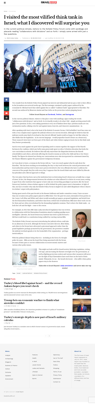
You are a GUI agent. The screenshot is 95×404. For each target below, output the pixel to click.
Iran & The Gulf (58, 358)
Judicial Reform (27, 273)
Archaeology (9, 358)
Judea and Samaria (38, 368)
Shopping (56, 368)
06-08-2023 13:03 (36, 38)
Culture (7, 369)
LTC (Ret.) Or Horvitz (10, 306)
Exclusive (8, 372)
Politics (55, 365)
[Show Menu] (5, 3)
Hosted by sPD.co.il (9, 396)
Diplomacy (56, 354)
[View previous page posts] (45, 336)
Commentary (12, 11)
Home (5, 11)
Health (34, 358)
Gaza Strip (56, 361)
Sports (34, 378)
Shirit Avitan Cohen (12, 38)
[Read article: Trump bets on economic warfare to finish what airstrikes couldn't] (82, 305)
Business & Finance (11, 365)
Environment (9, 379)
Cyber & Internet (37, 375)
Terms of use (57, 371)
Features (35, 354)
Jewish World (36, 365)
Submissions (57, 378)
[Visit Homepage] (49, 3)
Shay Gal (7, 323)
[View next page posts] (49, 336)
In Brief (34, 361)
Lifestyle (35, 371)
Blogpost (8, 362)
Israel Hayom (19, 391)
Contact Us (56, 382)
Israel (18, 273)
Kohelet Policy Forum (40, 273)
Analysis (8, 355)
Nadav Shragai (9, 289)
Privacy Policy (57, 375)
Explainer (8, 375)
